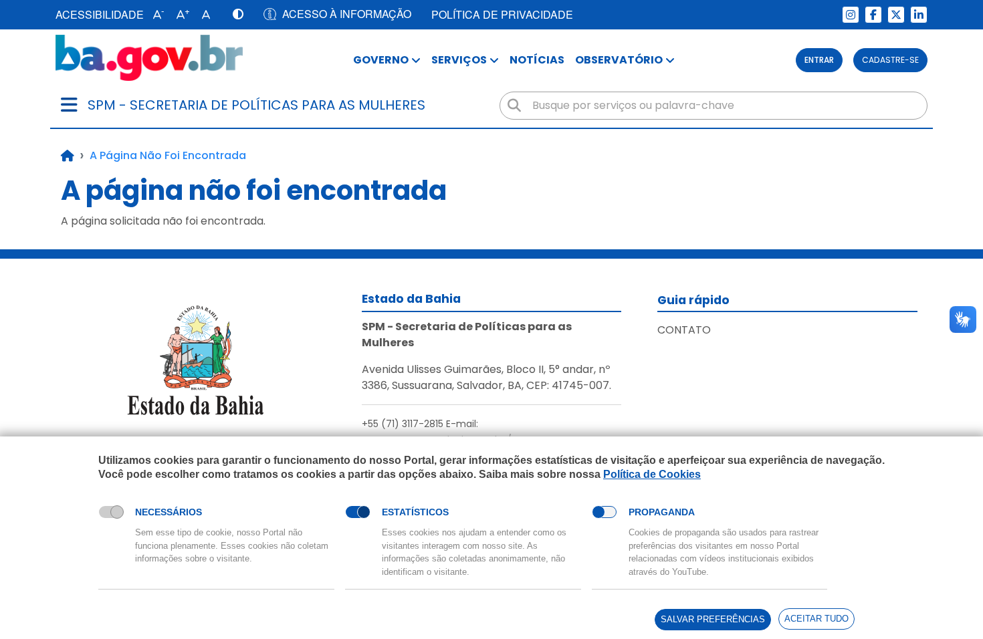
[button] (155, 15)
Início (67, 156)
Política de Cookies (652, 474)
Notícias (537, 60)
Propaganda (662, 512)
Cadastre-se (890, 60)
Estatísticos (415, 512)
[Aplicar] (514, 106)
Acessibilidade (100, 14)
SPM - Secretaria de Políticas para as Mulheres (256, 105)
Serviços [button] (459, 60)
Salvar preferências (713, 619)
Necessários (168, 512)
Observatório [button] (619, 60)
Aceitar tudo (816, 619)
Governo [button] (381, 60)
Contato (684, 330)
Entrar (819, 60)
